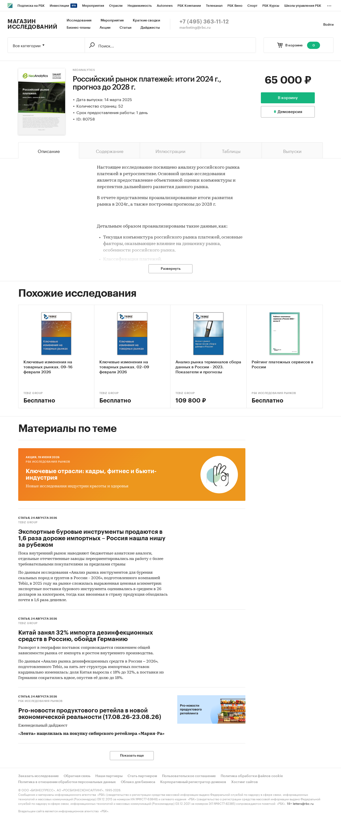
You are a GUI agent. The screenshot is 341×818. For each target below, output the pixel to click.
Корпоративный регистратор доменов (193, 782)
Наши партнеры (109, 776)
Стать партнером (142, 776)
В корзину (288, 98)
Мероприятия (112, 20)
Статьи (125, 27)
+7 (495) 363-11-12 (204, 21)
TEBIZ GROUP (33, 393)
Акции (105, 27)
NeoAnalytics (84, 70)
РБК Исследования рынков (274, 393)
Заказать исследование (38, 776)
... (329, 4)
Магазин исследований (32, 24)
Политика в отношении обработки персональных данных (67, 782)
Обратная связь (77, 776)
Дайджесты (150, 27)
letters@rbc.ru (303, 803)
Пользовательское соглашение (189, 776)
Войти (328, 24)
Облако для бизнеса (138, 782)
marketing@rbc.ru (195, 27)
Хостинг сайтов (244, 782)
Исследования (79, 20)
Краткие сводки (146, 20)
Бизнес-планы (78, 27)
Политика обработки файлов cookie (252, 776)
